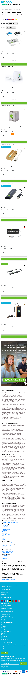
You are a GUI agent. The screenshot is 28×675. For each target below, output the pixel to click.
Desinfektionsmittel (7, 557)
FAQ (2, 641)
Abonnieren (23, 663)
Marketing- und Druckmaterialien (10, 522)
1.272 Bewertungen (21, 5)
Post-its (4, 546)
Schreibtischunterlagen (7, 537)
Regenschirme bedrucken (7, 611)
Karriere (3, 638)
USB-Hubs (18, 9)
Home (2, 9)
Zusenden (3, 591)
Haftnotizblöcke (6, 529)
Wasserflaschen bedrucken (7, 618)
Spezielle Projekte (5, 619)
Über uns (3, 633)
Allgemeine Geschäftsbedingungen (9, 585)
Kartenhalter (5, 526)
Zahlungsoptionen (5, 589)
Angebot (14, 64)
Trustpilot (12, 5)
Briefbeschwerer (6, 548)
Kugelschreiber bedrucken (8, 543)
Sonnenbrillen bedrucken (7, 613)
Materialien (3, 626)
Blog (2, 635)
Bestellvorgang (4, 592)
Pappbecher (5, 555)
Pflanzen (4, 538)
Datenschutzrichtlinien (6, 586)
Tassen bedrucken (5, 616)
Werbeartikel (5, 603)
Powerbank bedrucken (6, 610)
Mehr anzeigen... (6, 16)
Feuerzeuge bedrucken (6, 605)
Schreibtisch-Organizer (7, 535)
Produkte (3, 628)
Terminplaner (5, 525)
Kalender (4, 528)
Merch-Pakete (4, 621)
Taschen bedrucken (5, 614)
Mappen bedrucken (6, 545)
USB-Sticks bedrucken (7, 551)
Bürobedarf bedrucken (10, 9)
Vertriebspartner (5, 639)
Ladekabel (4, 530)
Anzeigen (14, 60)
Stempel (4, 539)
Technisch (3, 629)
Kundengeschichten (5, 636)
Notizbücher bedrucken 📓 (8, 544)
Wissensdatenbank (7, 623)
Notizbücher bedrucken (6, 608)
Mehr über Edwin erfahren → (9, 579)
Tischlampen (5, 532)
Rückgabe (3, 594)
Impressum (3, 588)
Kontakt (4, 652)
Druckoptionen (4, 624)
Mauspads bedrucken (7, 552)
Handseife (4, 558)
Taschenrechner (6, 534)
